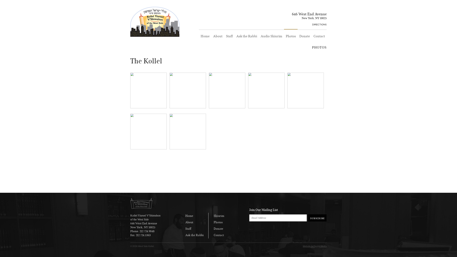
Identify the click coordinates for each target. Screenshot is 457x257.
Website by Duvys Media (315, 246)
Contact (319, 36)
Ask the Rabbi (246, 36)
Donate (304, 36)
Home (205, 36)
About (217, 36)
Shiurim (219, 216)
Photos (291, 36)
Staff (229, 36)
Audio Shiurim (271, 36)
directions (319, 24)
